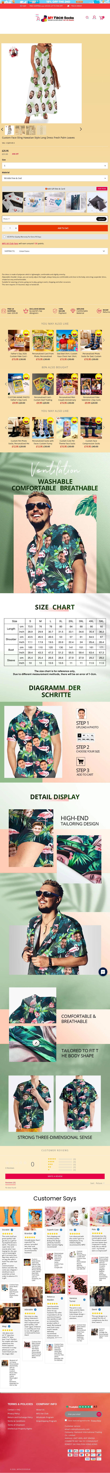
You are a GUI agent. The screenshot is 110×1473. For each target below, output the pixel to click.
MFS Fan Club (42, 1413)
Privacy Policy (14, 1413)
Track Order (76, 6)
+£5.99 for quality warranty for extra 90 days (24, 237)
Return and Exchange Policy (20, 1417)
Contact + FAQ (14, 1409)
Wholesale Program (45, 1417)
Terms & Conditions (16, 1421)
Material (6, 172)
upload (101, 219)
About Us (40, 1409)
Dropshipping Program (46, 1421)
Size (4, 159)
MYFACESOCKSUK (23, 1469)
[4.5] (79, 1407)
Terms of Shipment (16, 1425)
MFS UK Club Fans (10, 243)
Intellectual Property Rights (20, 1428)
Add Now (102, 188)
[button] (7, 83)
